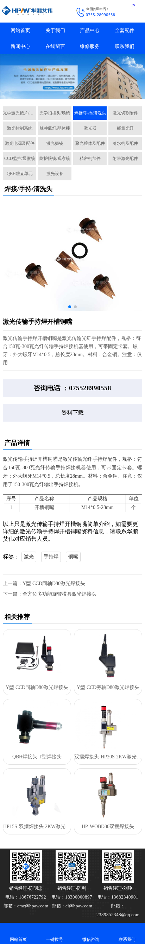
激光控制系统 (19, 128)
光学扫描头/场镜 (54, 113)
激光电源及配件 (19, 143)
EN (133, 5)
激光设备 (54, 173)
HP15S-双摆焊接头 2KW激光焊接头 (37, 826)
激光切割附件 (125, 113)
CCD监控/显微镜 (19, 158)
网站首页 (20, 30)
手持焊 (51, 556)
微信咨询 (90, 939)
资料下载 (72, 413)
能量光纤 (125, 128)
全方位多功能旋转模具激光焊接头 (59, 594)
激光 (29, 556)
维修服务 (90, 46)
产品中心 (90, 30)
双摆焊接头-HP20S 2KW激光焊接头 (108, 756)
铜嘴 (73, 556)
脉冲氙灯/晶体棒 (54, 128)
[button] (64, 93)
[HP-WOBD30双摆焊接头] (108, 795)
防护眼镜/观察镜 (54, 158)
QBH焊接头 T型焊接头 (37, 756)
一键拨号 (54, 939)
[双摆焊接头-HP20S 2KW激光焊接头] (108, 725)
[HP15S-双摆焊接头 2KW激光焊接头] (37, 795)
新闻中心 (20, 46)
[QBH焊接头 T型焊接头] (37, 725)
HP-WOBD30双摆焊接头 (108, 826)
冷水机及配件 (125, 143)
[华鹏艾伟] (32, 11)
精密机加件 (90, 158)
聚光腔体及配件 (90, 143)
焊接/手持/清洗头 (90, 113)
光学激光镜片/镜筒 (19, 113)
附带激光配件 (125, 158)
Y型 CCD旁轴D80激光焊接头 (108, 687)
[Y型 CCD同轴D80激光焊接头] (37, 656)
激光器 (90, 128)
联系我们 (124, 46)
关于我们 (55, 30)
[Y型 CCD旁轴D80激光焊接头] (108, 656)
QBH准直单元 (20, 173)
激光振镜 (54, 143)
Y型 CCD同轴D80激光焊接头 (54, 583)
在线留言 (55, 46)
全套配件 (124, 30)
